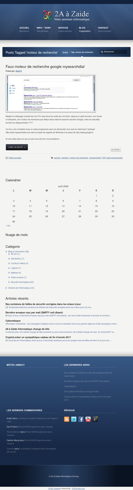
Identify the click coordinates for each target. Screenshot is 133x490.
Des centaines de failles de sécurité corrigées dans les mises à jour (43, 304)
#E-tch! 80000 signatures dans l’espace (35, 426)
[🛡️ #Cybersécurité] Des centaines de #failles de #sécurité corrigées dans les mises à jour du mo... (49, 307)
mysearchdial (95, 157)
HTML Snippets (54, 488)
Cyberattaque (13, 320)
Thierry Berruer (13, 431)
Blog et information (16, 251)
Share (115, 149)
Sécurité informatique (20, 282)
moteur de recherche (79, 157)
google (57, 157)
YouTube (88, 419)
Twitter (73, 419)
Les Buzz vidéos (18, 263)
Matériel (14, 272)
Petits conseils (15, 157)
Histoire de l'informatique (19, 287)
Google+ (95, 419)
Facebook (81, 419)
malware (65, 157)
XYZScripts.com (78, 488)
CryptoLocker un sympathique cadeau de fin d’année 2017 (38, 337)
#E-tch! (14, 253)
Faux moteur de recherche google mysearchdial (45, 66)
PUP (104, 157)
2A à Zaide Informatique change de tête (27, 328)
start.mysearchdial (115, 157)
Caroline (10, 448)
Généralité (15, 258)
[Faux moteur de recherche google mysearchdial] (51, 93)
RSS (66, 419)
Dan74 (19, 70)
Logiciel (14, 267)
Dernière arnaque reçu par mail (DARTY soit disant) (34, 312)
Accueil (65, 52)
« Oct (8, 225)
